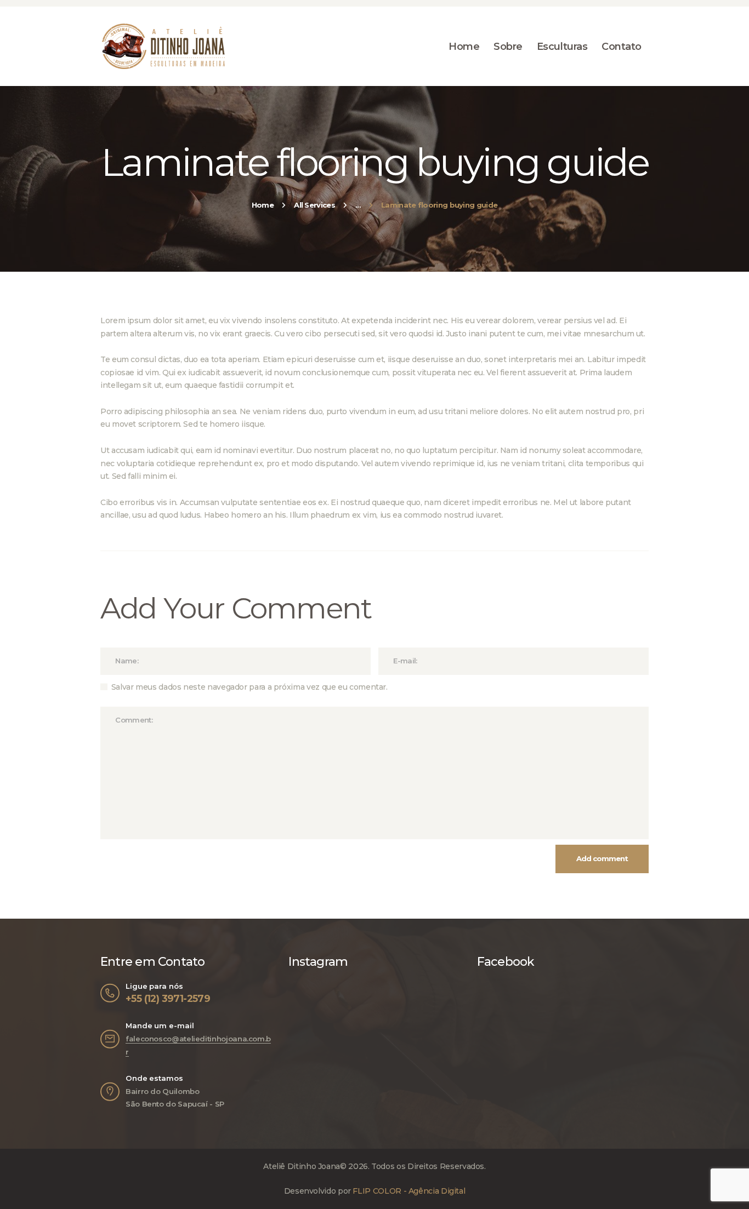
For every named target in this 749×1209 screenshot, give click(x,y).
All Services (314, 204)
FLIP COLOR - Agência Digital (409, 1191)
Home (263, 204)
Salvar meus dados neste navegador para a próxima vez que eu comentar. (249, 687)
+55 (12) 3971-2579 (168, 998)
